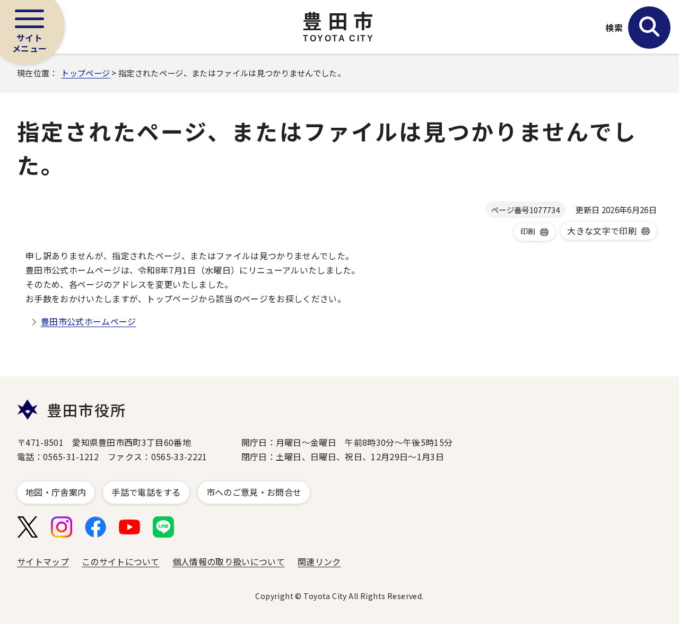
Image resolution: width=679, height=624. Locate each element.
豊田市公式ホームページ (88, 321)
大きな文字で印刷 (602, 230)
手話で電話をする (146, 492)
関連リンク (319, 561)
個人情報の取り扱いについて (228, 561)
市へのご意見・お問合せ (254, 492)
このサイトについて (121, 561)
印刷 (528, 231)
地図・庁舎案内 (55, 492)
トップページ (85, 72)
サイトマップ (43, 561)
